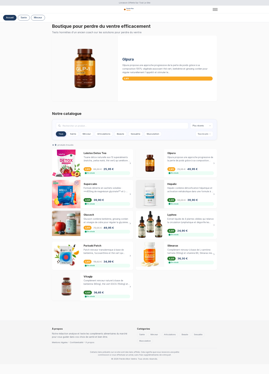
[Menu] (215, 9)
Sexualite (135, 134)
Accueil (10, 17)
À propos (89, 342)
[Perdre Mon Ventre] (134, 9)
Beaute (120, 134)
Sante (24, 17)
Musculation (153, 134)
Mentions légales (60, 342)
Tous (61, 134)
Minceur (38, 17)
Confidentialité (76, 342)
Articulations (103, 134)
